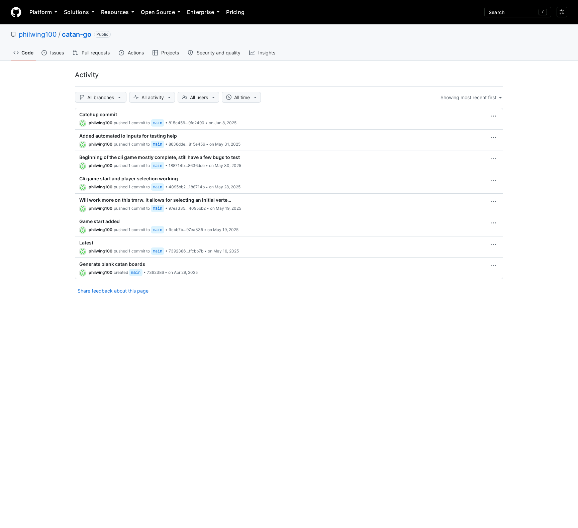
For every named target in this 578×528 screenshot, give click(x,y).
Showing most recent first (469, 97)
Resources (115, 12)
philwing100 (38, 34)
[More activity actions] (493, 116)
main (157, 123)
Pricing (235, 12)
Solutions (76, 12)
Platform (40, 12)
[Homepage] (16, 12)
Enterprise (200, 12)
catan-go (76, 34)
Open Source (158, 12)
